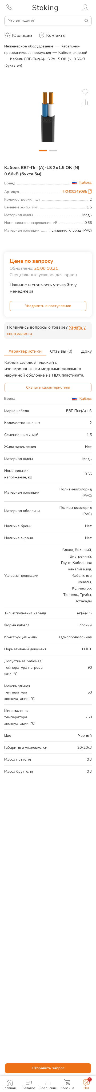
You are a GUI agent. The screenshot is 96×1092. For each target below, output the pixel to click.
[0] (85, 92)
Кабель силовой (72, 52)
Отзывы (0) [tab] (61, 351)
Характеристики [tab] (25, 351)
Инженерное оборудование (28, 46)
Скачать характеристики (48, 387)
